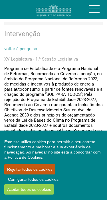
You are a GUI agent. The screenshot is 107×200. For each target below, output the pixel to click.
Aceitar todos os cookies (29, 189)
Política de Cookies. (25, 157)
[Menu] (94, 8)
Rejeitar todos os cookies (30, 169)
